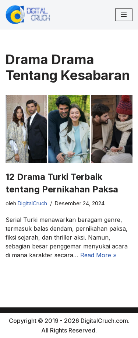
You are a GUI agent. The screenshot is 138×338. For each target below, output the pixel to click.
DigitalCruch (32, 203)
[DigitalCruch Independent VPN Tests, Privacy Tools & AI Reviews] (28, 14)
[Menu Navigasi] (123, 14)
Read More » (98, 255)
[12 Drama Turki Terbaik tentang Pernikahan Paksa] (69, 129)
